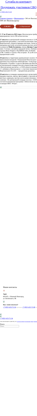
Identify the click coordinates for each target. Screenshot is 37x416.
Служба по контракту (18, 1)
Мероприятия (19, 18)
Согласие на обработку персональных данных (25, 321)
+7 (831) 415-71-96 (28, 307)
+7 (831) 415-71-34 (6, 12)
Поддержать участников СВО (18, 7)
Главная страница (6, 18)
